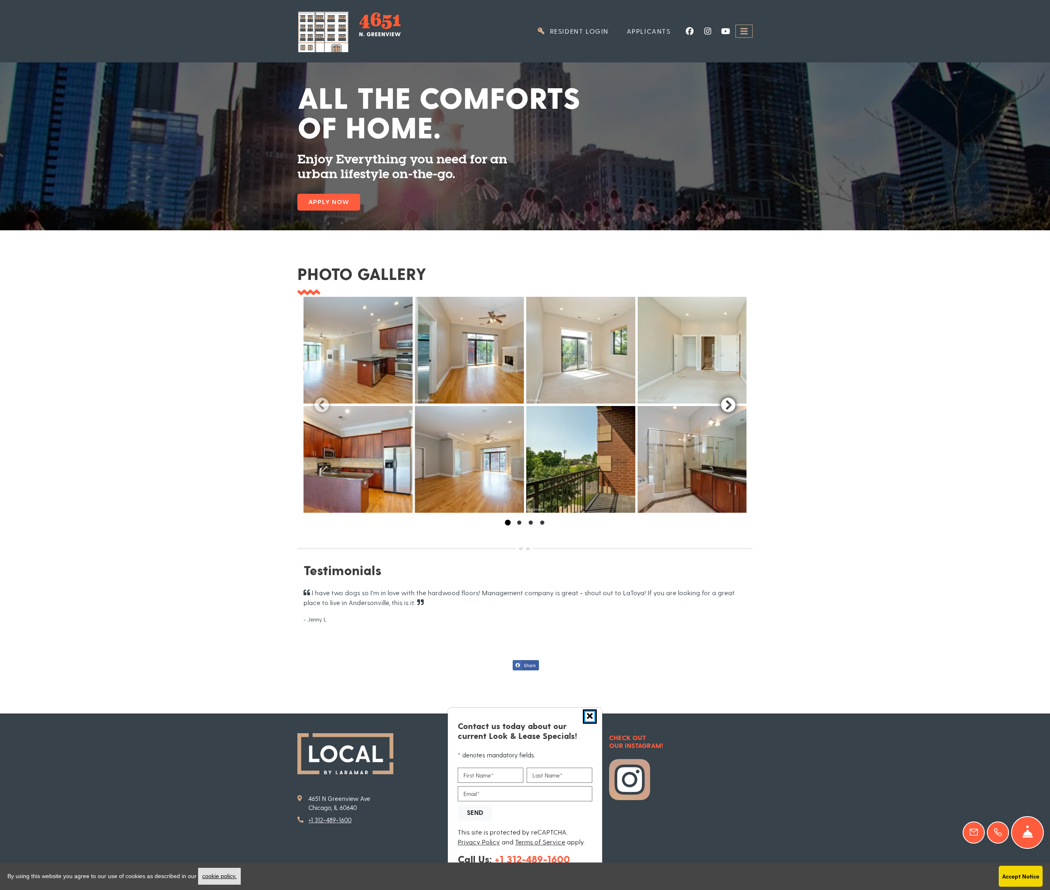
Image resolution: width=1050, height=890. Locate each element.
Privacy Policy (479, 841)
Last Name (547, 775)
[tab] (508, 522)
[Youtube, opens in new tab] (725, 31)
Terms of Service (540, 841)
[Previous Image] (321, 404)
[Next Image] (728, 404)
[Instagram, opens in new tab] (707, 31)
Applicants (653, 31)
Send (475, 812)
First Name (478, 775)
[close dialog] (590, 716)
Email (471, 793)
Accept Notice (1020, 876)
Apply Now (328, 202)
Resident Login (583, 31)
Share (529, 665)
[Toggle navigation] (744, 31)
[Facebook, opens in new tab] (689, 31)
